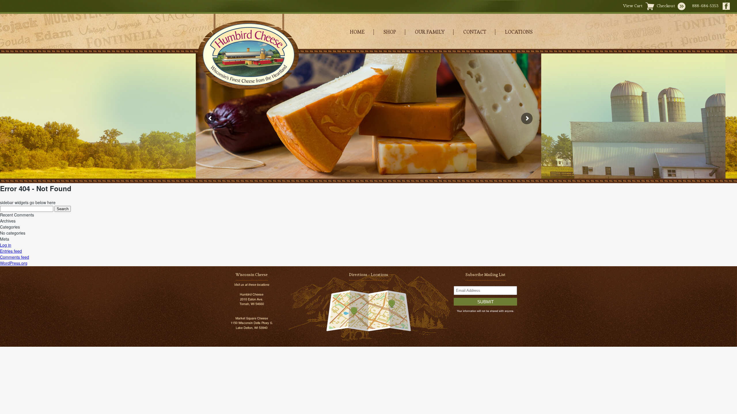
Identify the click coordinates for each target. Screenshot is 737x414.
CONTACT (474, 31)
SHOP (389, 31)
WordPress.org (13, 263)
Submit (485, 301)
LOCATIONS (519, 31)
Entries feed (11, 251)
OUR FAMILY (430, 31)
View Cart (633, 5)
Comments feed (14, 257)
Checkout (666, 5)
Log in (5, 245)
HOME (357, 31)
